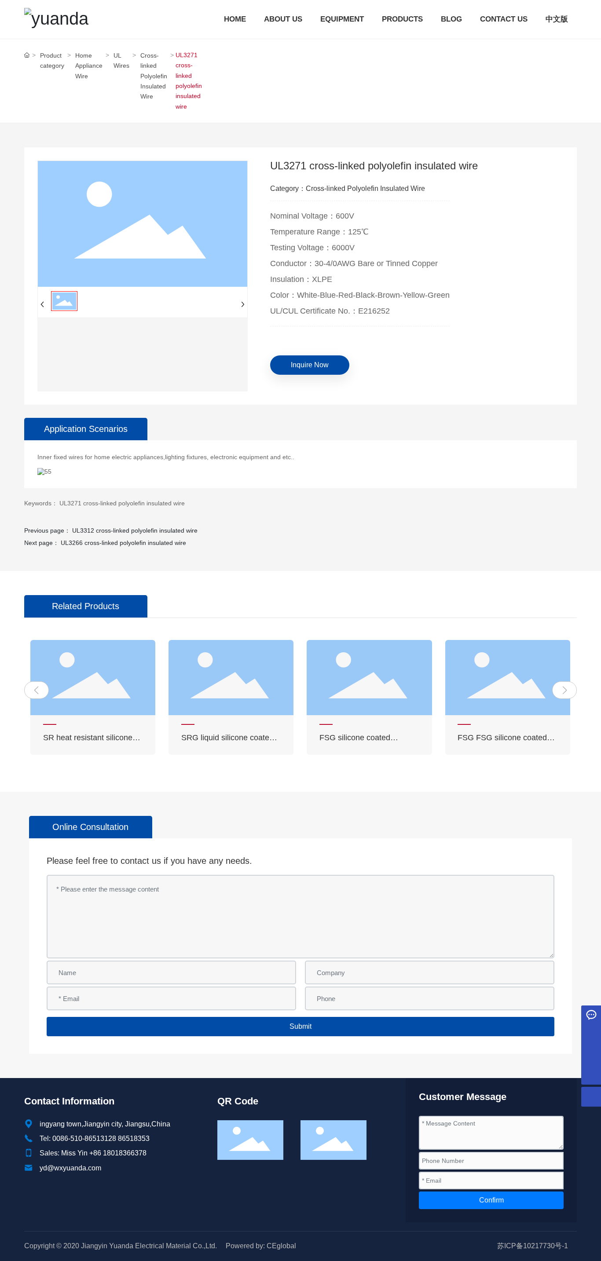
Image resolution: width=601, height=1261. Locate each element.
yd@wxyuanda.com (70, 1168)
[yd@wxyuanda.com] (591, 1035)
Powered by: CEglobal (261, 1246)
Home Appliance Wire (89, 66)
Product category (52, 60)
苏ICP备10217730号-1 (532, 1246)
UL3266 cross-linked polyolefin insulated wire (123, 542)
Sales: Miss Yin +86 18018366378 (93, 1153)
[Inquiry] (591, 1015)
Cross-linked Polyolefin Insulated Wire (153, 76)
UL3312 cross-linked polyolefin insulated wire (135, 530)
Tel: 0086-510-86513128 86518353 (95, 1138)
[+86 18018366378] (591, 1055)
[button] (36, 690)
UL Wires (121, 60)
